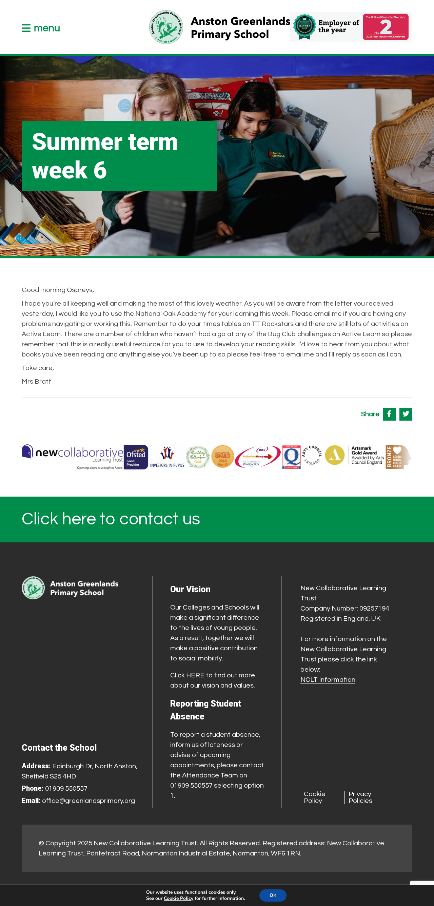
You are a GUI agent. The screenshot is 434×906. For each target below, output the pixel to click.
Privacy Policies (360, 797)
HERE (195, 675)
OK (273, 895)
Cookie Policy (315, 797)
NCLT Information (327, 679)
